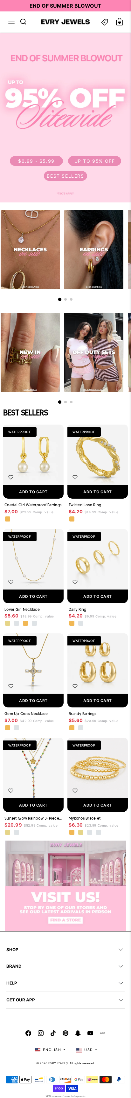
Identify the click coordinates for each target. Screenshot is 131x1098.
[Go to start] (59, 299)
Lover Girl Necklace (22, 609)
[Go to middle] (65, 299)
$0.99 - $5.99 (36, 161)
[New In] (30, 352)
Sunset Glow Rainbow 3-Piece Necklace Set (33, 818)
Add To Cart (33, 491)
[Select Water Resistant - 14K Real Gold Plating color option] (7, 623)
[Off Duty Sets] (94, 352)
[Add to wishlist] (11, 477)
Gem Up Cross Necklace (26, 713)
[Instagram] (40, 1033)
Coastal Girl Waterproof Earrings (32, 504)
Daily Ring (77, 609)
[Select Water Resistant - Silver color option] (16, 623)
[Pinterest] (65, 1033)
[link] (65, 117)
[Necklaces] (30, 249)
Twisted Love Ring (85, 504)
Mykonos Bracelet (84, 818)
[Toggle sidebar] (104, 22)
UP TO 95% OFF (94, 161)
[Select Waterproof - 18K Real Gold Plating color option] (7, 519)
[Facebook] (28, 1033)
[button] (11, 22)
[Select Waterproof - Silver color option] (34, 623)
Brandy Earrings (82, 713)
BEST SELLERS (65, 176)
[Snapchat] (77, 1033)
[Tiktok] (53, 1033)
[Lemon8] (102, 1033)
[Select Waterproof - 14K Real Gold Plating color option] (7, 832)
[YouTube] (90, 1033)
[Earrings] (94, 249)
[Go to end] (71, 299)
